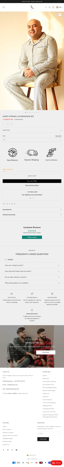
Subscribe (45, 352)
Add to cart (32, 176)
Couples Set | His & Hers (10, 435)
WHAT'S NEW (7, 442)
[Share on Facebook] (7, 203)
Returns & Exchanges (49, 390)
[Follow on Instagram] (8, 450)
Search (45, 375)
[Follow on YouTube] (16, 450)
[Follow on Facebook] (3, 450)
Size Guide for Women (49, 381)
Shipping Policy (47, 406)
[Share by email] (14, 203)
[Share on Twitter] (10, 203)
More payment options (32, 185)
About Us (45, 397)
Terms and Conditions (49, 403)
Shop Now (46, 378)
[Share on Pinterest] (12, 203)
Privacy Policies (47, 400)
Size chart (58, 136)
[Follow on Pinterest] (12, 450)
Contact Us (46, 394)
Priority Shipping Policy (50, 387)
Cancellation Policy (48, 409)
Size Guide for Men (48, 385)
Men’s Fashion (7, 429)
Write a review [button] (32, 237)
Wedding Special (8, 438)
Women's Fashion (8, 432)
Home (4, 426)
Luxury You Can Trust (49, 412)
